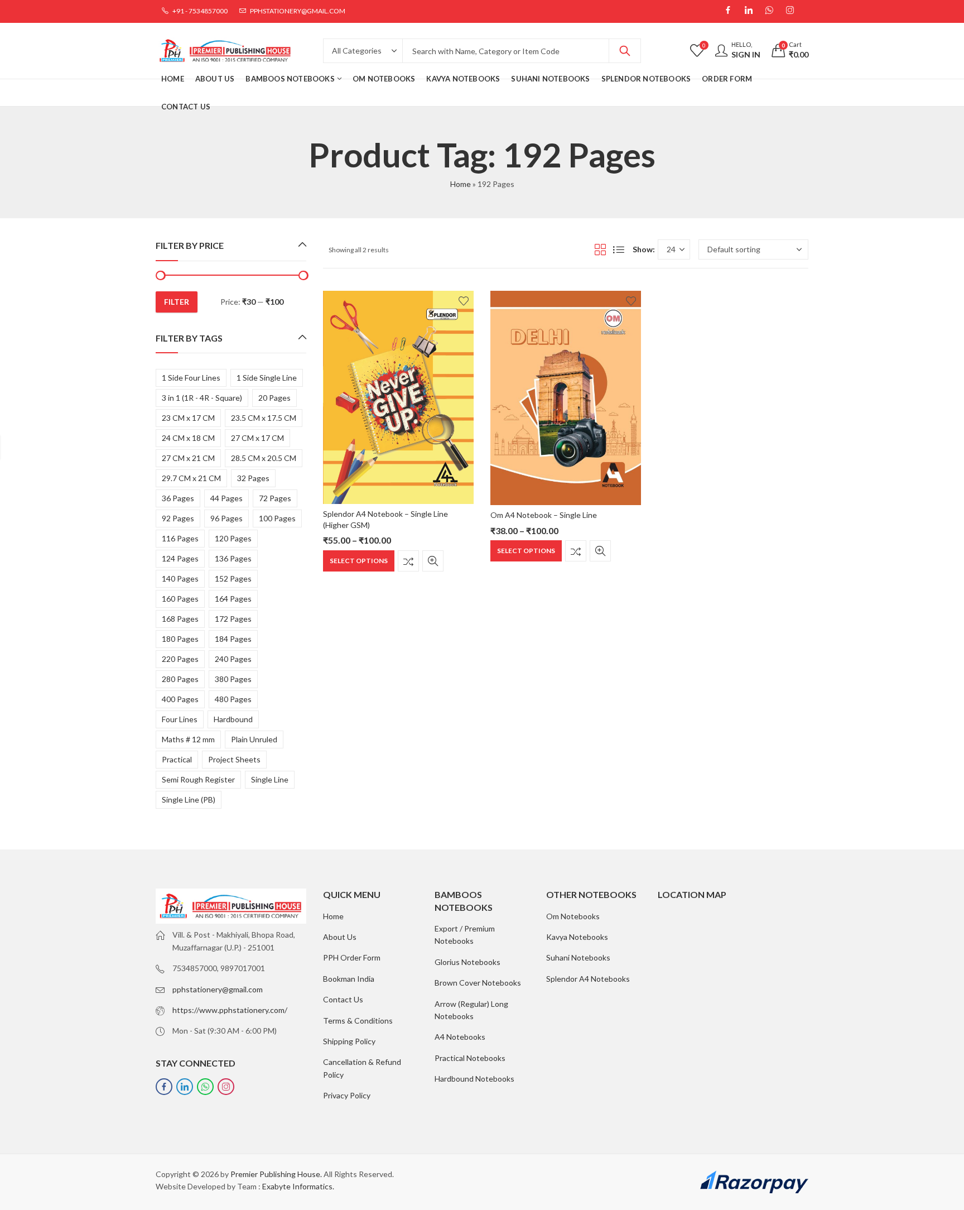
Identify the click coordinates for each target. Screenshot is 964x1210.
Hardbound (233, 719)
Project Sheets (234, 759)
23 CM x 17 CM (188, 417)
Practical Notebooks (470, 1058)
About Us (339, 937)
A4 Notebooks (460, 1036)
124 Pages (180, 558)
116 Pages (180, 538)
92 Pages (178, 518)
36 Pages (178, 498)
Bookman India (348, 978)
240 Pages (233, 659)
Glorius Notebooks (467, 962)
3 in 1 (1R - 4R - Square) (202, 397)
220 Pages (180, 659)
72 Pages (275, 498)
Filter (176, 301)
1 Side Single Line (267, 377)
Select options (359, 560)
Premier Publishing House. (276, 1174)
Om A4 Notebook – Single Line (543, 515)
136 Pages (233, 558)
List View (618, 249)
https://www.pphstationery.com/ (229, 1010)
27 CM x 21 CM (188, 458)
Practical (177, 759)
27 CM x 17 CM (257, 438)
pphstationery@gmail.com (217, 989)
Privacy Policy (346, 1095)
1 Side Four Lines (191, 377)
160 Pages (180, 598)
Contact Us (343, 999)
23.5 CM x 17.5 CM (263, 417)
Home (460, 184)
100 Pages (277, 518)
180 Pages (180, 639)
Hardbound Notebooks (474, 1078)
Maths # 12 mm (188, 739)
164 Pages (233, 598)
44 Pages (226, 498)
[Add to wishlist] (464, 301)
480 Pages (233, 699)
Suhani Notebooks (578, 957)
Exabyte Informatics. (298, 1186)
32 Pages (253, 478)
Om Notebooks (573, 916)
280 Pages (180, 679)
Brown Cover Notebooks (478, 982)
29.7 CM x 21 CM (191, 478)
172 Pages (233, 618)
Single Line (269, 779)
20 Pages (274, 397)
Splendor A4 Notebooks (588, 978)
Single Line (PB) (188, 799)
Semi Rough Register (198, 779)
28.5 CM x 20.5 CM (263, 458)
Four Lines (179, 719)
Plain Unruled (254, 739)
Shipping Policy (349, 1041)
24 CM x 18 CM (188, 438)
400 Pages (180, 699)
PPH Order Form (351, 957)
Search (625, 51)
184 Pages (233, 639)
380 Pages (233, 679)
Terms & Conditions (358, 1020)
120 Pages (233, 538)
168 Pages (180, 618)
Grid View (600, 249)
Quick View (433, 561)
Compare (408, 561)
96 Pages (226, 518)
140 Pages (180, 578)
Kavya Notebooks (577, 937)
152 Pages (233, 578)
